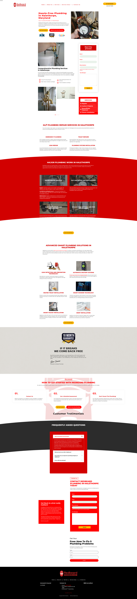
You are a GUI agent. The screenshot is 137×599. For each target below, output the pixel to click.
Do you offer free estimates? (60, 460)
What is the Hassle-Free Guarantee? (62, 436)
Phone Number (83, 65)
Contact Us (77, 4)
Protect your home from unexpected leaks (78, 275)
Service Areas (66, 4)
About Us (49, 4)
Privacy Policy (70, 592)
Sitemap (66, 592)
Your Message (83, 72)
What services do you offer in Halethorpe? (63, 452)
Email (81, 59)
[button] (68, 436)
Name (71, 550)
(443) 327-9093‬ (68, 585)
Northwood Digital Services (74, 595)
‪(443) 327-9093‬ (109, 5)
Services (57, 4)
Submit (88, 88)
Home (43, 4)
